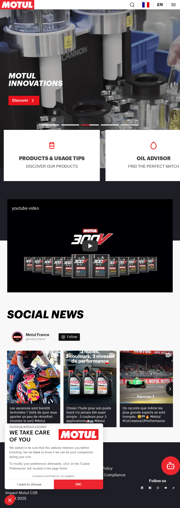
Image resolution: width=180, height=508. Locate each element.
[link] (41, 89)
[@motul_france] (17, 337)
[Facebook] (150, 488)
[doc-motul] (170, 465)
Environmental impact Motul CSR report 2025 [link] (21, 492)
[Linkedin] (142, 488)
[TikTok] (173, 488)
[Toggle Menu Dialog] (173, 5)
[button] (9, 500)
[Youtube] (166, 488)
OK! (78, 484)
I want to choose (29, 484)
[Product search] (132, 4)
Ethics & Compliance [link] (107, 475)
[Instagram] (158, 488)
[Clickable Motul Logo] (17, 4)
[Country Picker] (146, 5)
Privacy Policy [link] (100, 468)
